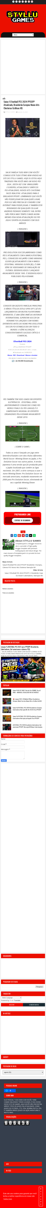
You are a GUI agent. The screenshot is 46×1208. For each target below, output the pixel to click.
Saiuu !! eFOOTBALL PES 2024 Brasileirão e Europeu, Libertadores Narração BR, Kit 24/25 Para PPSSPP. (27, 708)
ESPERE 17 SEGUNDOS (22, 520)
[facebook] (16, 2)
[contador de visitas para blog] (17, 1123)
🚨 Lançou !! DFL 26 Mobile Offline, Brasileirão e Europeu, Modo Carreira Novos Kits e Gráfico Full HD (27, 700)
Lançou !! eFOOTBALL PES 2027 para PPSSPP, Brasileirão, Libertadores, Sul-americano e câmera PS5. (20, 648)
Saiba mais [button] (7, 1199)
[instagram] (23, 2)
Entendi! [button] (40, 1196)
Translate (17, 1000)
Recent (12, 1005)
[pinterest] (32, 2)
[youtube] (29, 2)
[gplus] (20, 2)
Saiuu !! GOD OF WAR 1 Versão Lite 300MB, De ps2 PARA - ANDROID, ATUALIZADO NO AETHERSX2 (27, 691)
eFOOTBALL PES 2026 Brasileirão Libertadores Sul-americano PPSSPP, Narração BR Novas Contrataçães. (28, 726)
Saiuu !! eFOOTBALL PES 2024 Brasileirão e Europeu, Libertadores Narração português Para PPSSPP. (27, 717)
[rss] (26, 2)
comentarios (34, 1005)
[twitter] (13, 2)
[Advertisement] (23, 67)
